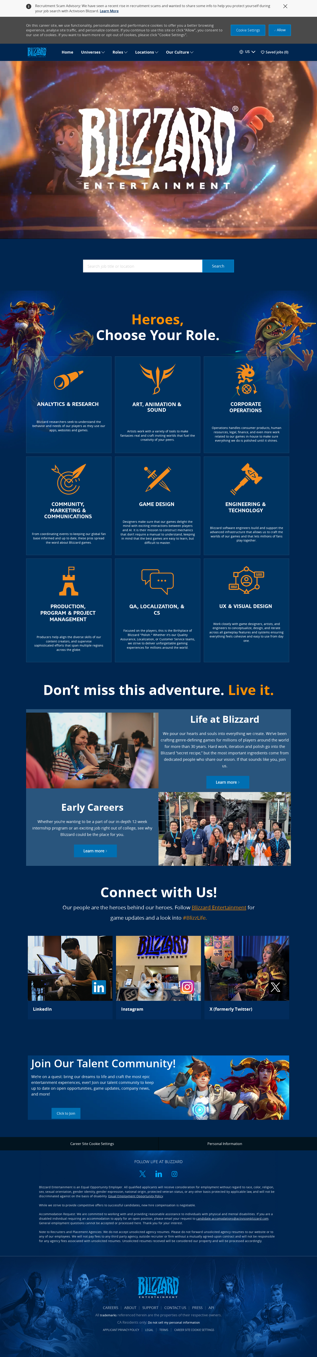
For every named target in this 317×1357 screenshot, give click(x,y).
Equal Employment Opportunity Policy (135, 1196)
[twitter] (142, 1174)
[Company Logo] (42, 52)
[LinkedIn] (70, 977)
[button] (248, 30)
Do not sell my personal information (174, 1322)
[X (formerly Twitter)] (246, 977)
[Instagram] (158, 977)
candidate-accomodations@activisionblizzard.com (232, 1218)
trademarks (108, 1315)
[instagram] (174, 1174)
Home (67, 52)
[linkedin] (158, 1174)
